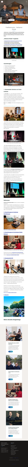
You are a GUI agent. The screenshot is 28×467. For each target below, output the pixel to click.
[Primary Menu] (26, 1)
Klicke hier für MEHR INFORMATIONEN (10, 292)
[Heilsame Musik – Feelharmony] (2, 1)
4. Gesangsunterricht (8, 258)
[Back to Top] (14, 464)
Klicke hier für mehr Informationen (16, 44)
